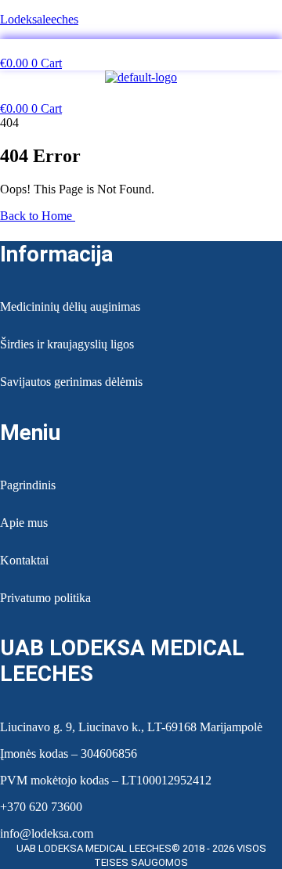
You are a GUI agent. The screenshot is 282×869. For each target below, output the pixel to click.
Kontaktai (24, 560)
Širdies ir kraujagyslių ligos (67, 344)
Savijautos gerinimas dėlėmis (71, 381)
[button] (140, 47)
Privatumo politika (45, 597)
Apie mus (24, 522)
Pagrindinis (28, 485)
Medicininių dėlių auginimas (70, 306)
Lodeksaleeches (39, 19)
